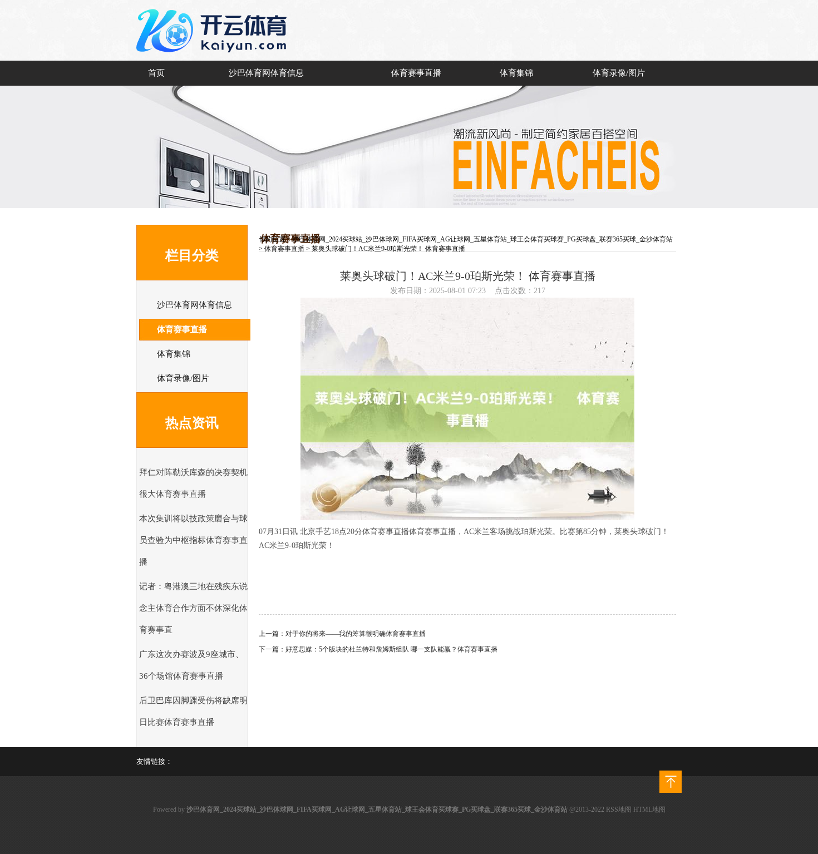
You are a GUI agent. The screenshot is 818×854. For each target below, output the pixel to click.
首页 (156, 72)
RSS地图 (619, 809)
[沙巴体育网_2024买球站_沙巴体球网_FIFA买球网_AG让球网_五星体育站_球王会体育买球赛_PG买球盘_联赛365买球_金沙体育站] (214, 59)
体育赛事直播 (416, 72)
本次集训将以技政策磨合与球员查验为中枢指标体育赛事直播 (193, 540)
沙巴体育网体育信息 (266, 72)
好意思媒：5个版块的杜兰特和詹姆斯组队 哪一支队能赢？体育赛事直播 (391, 649)
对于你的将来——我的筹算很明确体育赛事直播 (355, 634)
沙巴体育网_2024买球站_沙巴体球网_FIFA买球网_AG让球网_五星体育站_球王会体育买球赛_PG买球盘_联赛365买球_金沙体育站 (482, 239)
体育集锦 (516, 72)
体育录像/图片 (619, 72)
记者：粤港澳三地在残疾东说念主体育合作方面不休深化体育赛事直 (193, 608)
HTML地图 (649, 809)
